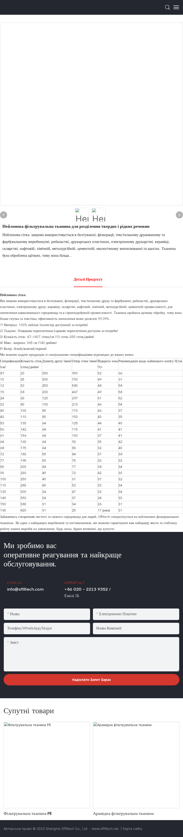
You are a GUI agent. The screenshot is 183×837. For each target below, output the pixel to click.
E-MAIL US (14, 582)
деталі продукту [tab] (88, 279)
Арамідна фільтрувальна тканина (123, 813)
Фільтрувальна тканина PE (28, 813)
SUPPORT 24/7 (74, 582)
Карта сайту (132, 829)
